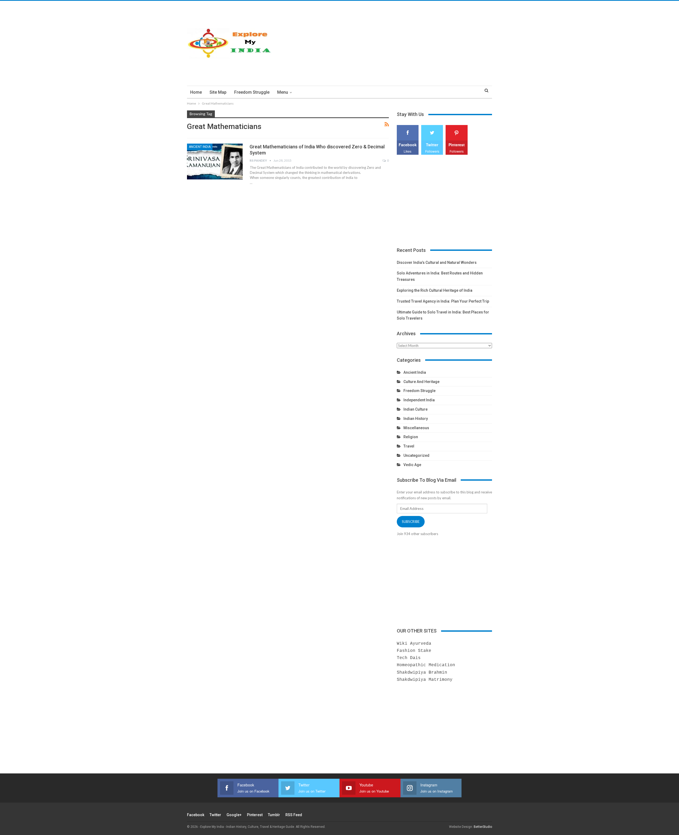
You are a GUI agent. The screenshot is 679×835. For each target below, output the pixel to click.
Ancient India (200, 147)
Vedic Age (412, 465)
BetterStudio (483, 827)
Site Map (218, 92)
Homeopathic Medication (426, 665)
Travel (408, 446)
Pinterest (255, 815)
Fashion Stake (414, 650)
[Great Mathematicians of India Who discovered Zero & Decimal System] (215, 161)
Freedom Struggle (251, 92)
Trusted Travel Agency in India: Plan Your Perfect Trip (443, 301)
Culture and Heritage (421, 382)
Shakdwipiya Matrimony (424, 679)
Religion (410, 437)
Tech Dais (409, 658)
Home (196, 92)
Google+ (234, 815)
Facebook (195, 815)
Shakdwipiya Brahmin (422, 672)
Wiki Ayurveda (414, 643)
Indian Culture (415, 409)
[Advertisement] (391, 43)
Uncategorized (416, 455)
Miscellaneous (416, 428)
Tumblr (274, 815)
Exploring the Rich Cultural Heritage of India (434, 290)
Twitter (215, 815)
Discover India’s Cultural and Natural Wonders (437, 262)
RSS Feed (293, 815)
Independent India (419, 400)
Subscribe (411, 521)
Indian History (415, 418)
